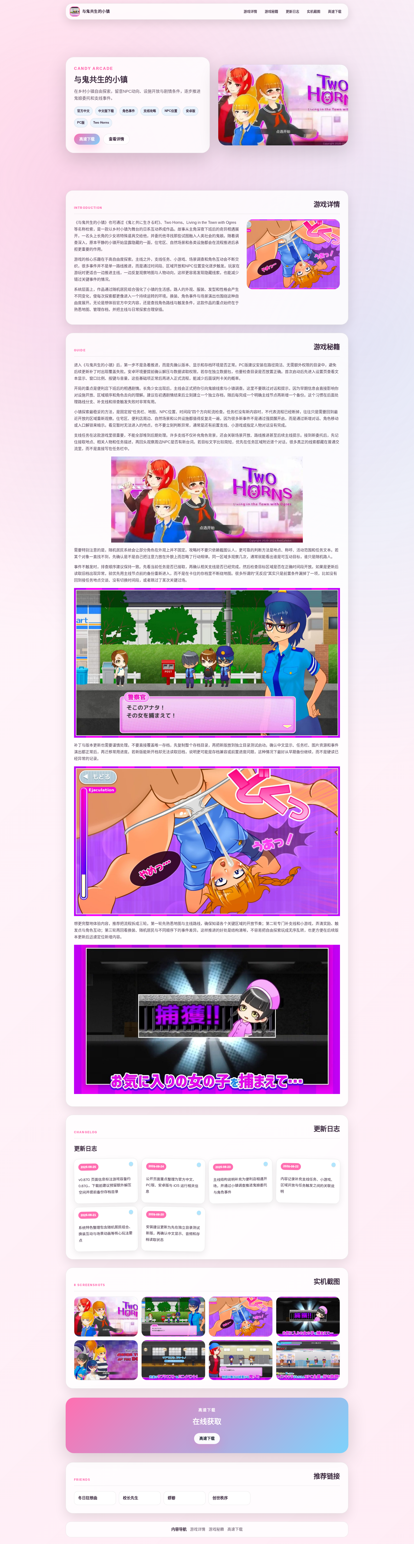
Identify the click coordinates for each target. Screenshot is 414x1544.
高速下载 (334, 11)
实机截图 (313, 11)
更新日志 (292, 11)
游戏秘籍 (271, 11)
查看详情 (116, 139)
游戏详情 (250, 11)
